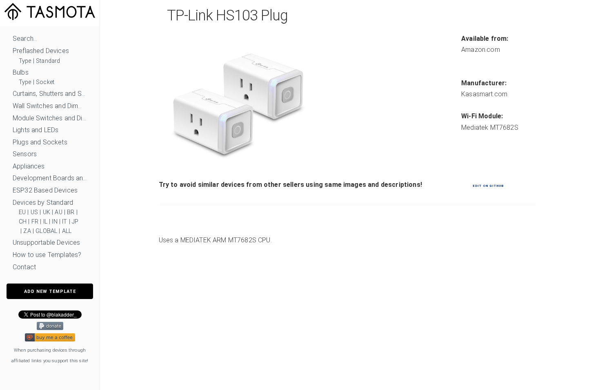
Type (25, 61)
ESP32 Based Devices (45, 190)
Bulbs (21, 72)
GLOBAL (46, 231)
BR (70, 212)
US (34, 212)
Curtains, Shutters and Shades (50, 94)
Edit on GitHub (488, 186)
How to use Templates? (47, 255)
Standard (48, 61)
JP (75, 221)
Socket (45, 82)
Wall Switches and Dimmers (50, 106)
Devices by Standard (43, 202)
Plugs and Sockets (40, 142)
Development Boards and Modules (50, 178)
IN (54, 221)
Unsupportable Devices (46, 242)
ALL (66, 231)
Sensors (25, 154)
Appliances (29, 166)
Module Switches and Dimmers (50, 118)
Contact (24, 267)
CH (23, 221)
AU (58, 212)
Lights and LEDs (35, 130)
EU (22, 212)
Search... (25, 38)
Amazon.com (480, 49)
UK (46, 212)
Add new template (50, 291)
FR (34, 221)
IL (45, 221)
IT (64, 221)
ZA (27, 231)
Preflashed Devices (41, 51)
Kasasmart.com (484, 94)
